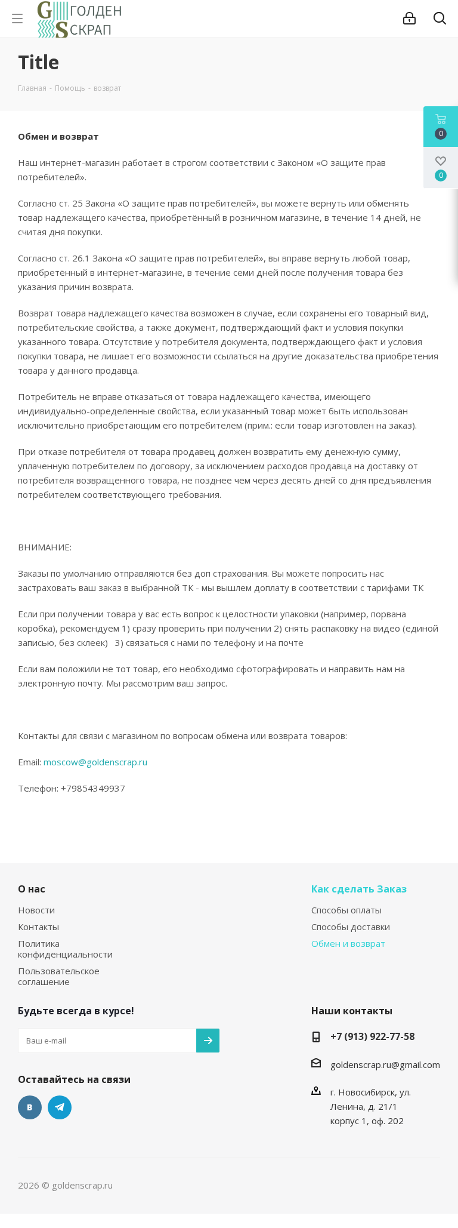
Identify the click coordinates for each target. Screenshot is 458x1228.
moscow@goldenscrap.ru (95, 762)
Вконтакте (30, 1107)
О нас (31, 888)
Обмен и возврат (348, 943)
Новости (36, 910)
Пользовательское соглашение (59, 976)
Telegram (60, 1107)
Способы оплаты (346, 910)
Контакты (38, 926)
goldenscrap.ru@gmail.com (385, 1064)
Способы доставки (350, 926)
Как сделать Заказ (359, 888)
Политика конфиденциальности (65, 948)
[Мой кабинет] (409, 18)
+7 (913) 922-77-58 (372, 1036)
